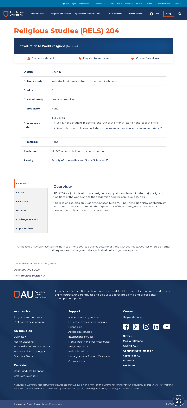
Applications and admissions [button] (87, 14)
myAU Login (71, 4)
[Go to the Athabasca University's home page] (15, 13)
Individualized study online (68, 81)
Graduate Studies (24, 356)
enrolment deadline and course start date (132, 128)
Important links (24, 228)
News (119, 4)
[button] (155, 13)
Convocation (84, 4)
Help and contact (133, 317)
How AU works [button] (38, 14)
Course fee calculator (149, 58)
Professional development (29, 322)
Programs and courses (27, 317)
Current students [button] (114, 14)
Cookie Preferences (52, 404)
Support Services (163, 4)
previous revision (31, 275)
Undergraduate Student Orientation (89, 356)
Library (111, 4)
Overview (21, 183)
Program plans (77, 346)
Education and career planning (86, 322)
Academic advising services (83, 317)
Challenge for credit (27, 219)
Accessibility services (80, 331)
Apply (169, 14)
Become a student (43, 58)
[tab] (31, 183)
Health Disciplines (24, 341)
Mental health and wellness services (89, 341)
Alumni (139, 4)
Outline (20, 192)
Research (129, 4)
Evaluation (22, 201)
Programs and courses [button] (61, 14)
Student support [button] (135, 14)
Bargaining (19, 404)
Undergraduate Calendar (29, 371)
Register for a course (96, 58)
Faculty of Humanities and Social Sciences (78, 160)
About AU (178, 4)
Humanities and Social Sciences (32, 346)
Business (19, 336)
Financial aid (75, 327)
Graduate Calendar (25, 376)
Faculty (149, 4)
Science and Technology (28, 351)
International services (80, 336)
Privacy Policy (33, 404)
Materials (21, 210)
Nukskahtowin (99, 4)
